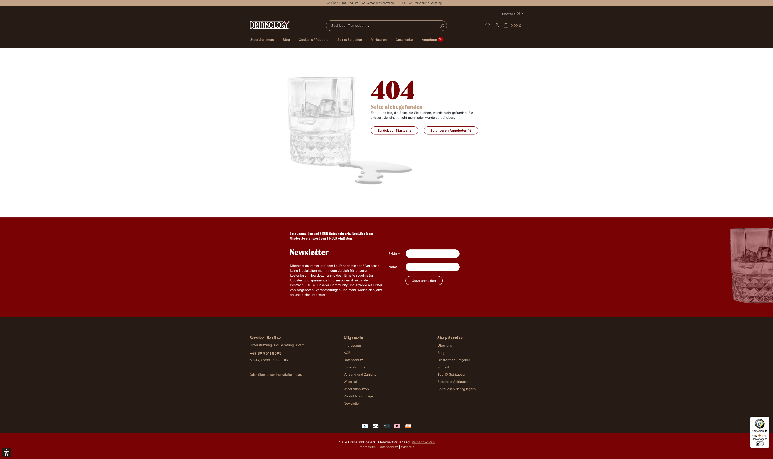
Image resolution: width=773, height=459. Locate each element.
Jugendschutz (354, 367)
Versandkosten (423, 442)
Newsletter (352, 403)
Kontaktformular (288, 375)
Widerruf (350, 382)
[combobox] (382, 25)
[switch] (760, 443)
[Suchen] (442, 25)
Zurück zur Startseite (394, 130)
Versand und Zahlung (360, 374)
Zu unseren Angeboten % (450, 130)
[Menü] (766, 419)
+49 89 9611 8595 (266, 353)
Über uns (444, 345)
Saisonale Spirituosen (453, 382)
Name (393, 267)
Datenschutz (353, 360)
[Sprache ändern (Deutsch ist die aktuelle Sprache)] (512, 14)
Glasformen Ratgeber (453, 360)
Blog (440, 353)
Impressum (352, 345)
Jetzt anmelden (424, 281)
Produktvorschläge (358, 396)
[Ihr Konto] (496, 25)
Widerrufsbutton (356, 389)
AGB (347, 353)
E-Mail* (394, 254)
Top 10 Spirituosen (451, 374)
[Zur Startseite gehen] (270, 25)
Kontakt (443, 367)
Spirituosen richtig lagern (456, 389)
